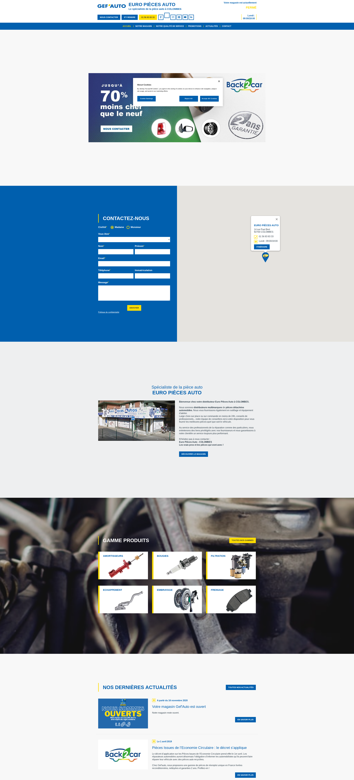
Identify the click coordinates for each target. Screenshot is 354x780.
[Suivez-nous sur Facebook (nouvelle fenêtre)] (161, 17)
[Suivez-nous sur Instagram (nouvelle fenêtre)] (173, 17)
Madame (119, 227)
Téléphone (104, 270)
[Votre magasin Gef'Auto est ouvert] (123, 714)
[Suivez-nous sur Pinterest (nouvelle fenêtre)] (179, 17)
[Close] (219, 81)
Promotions (194, 26)
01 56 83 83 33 (148, 17)
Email (101, 258)
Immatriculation (143, 270)
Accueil (127, 26)
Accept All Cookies (209, 98)
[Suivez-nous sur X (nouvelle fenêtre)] (167, 16)
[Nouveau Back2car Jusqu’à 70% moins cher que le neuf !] (177, 107)
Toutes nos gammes (242, 540)
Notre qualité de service (170, 26)
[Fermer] (276, 219)
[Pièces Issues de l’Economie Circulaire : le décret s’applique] (123, 755)
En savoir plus (245, 719)
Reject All (188, 98)
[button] (265, 258)
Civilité (102, 227)
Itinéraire (261, 247)
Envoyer (134, 308)
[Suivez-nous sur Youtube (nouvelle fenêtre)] (185, 17)
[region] (178, 92)
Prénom (139, 246)
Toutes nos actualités (240, 687)
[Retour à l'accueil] (113, 6)
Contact (226, 26)
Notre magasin (143, 26)
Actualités (211, 26)
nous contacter (109, 17)
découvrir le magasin (193, 454)
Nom (100, 246)
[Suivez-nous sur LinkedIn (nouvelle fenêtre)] (191, 17)
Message (103, 282)
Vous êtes (103, 234)
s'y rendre (129, 17)
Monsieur (136, 227)
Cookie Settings (146, 98)
